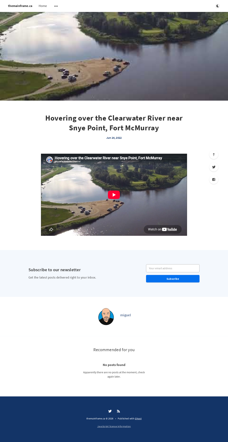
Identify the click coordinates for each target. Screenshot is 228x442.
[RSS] (118, 411)
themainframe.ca (20, 6)
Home (43, 6)
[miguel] (106, 316)
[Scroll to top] (213, 154)
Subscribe (173, 278)
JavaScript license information (114, 426)
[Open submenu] (56, 6)
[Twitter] (213, 167)
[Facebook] (213, 179)
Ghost (138, 418)
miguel (125, 315)
